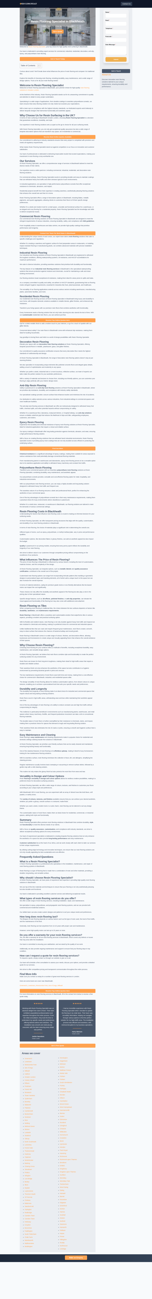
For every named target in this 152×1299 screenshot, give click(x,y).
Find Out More (57, 448)
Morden (62, 1095)
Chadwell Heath (65, 1092)
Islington (27, 1175)
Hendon (62, 1147)
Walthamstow (29, 1243)
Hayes (62, 1233)
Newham (28, 1117)
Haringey (63, 1089)
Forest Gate (29, 1148)
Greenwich (23, 985)
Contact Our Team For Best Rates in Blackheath (57, 233)
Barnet (62, 1196)
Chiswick (63, 1129)
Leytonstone (29, 1191)
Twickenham (64, 1184)
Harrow (62, 1212)
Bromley (27, 1102)
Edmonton (63, 1119)
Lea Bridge (28, 1179)
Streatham (28, 1169)
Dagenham (63, 1061)
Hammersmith (64, 1110)
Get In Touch (116, 71)
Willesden (63, 1132)
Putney (62, 1085)
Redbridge (28, 1212)
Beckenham (29, 1114)
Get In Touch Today (57, 59)
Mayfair (27, 1188)
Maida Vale (63, 1073)
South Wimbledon (66, 1082)
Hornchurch (64, 1135)
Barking (27, 1163)
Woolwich (28, 1092)
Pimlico (27, 1172)
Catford (27, 1074)
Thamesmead (29, 1151)
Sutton (62, 1116)
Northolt (62, 1221)
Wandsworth (29, 1240)
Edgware (63, 1203)
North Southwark (30, 1142)
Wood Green (64, 1104)
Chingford (63, 1126)
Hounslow (63, 1199)
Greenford (63, 1206)
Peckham (28, 1086)
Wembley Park (65, 1181)
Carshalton (63, 1101)
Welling (27, 1123)
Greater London (30, 1077)
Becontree (28, 1228)
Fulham (62, 1076)
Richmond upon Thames (68, 1159)
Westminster (29, 1160)
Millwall (60, 985)
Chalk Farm (29, 1237)
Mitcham (63, 1064)
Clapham (28, 1157)
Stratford (28, 1135)
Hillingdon (63, 1239)
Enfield (62, 1166)
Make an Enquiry (76, 1258)
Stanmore (63, 1224)
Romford (63, 1122)
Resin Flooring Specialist (36, 47)
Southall (62, 1215)
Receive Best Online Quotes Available (58, 137)
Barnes (62, 1113)
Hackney (28, 1154)
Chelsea (27, 1200)
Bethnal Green (30, 1126)
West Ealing (64, 1187)
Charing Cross (30, 1166)
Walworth (28, 1105)
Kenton (62, 1209)
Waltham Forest (65, 1070)
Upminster (63, 1144)
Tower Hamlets (30, 1095)
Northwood (63, 1246)
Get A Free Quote (57, 1046)
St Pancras (28, 1197)
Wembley (63, 1178)
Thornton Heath (30, 1194)
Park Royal (63, 1150)
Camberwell (29, 1111)
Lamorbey (28, 1145)
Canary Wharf (29, 1080)
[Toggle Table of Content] (38, 65)
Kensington (64, 1058)
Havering (63, 1153)
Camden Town (30, 1216)
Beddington (28, 1246)
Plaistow (27, 1108)
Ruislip (62, 1243)
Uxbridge (63, 1249)
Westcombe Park (42, 985)
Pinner (62, 1236)
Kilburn (62, 1098)
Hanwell (62, 1193)
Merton (62, 1067)
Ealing (62, 1190)
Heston (62, 1218)
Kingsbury (63, 1169)
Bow (26, 1120)
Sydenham (28, 1098)
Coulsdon (63, 1138)
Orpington (28, 1209)
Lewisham (31, 985)
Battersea (28, 1203)
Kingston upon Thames (68, 1172)
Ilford (26, 1185)
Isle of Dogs (52, 985)
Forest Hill (28, 1089)
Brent (62, 1141)
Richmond (63, 1156)
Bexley (27, 1182)
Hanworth (63, 1227)
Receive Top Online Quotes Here (58, 320)
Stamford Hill (29, 1206)
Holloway (28, 1222)
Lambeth (28, 1132)
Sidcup (27, 1139)
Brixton (27, 1129)
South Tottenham (30, 1234)
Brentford (63, 1162)
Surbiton (63, 1175)
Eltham (27, 1083)
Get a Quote (57, 31)
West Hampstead (66, 1107)
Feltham (62, 1230)
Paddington (28, 1231)
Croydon (28, 1225)
